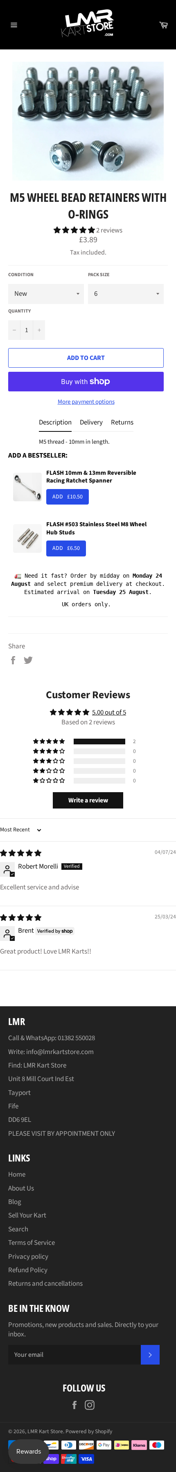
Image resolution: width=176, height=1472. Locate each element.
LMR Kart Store (45, 1431)
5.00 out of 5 (109, 712)
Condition (21, 275)
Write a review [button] (88, 800)
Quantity (19, 311)
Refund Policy (27, 1270)
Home (16, 1174)
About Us (21, 1188)
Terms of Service (31, 1243)
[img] (20, 853)
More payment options (86, 402)
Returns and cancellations (45, 1284)
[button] (75, 230)
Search (18, 1229)
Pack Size (99, 275)
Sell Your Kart (27, 1215)
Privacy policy (28, 1257)
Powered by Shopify (88, 1431)
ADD (67, 497)
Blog (14, 1202)
